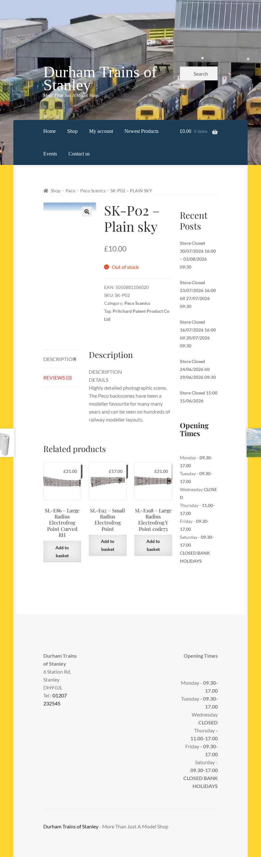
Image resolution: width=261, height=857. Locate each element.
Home (49, 131)
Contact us (79, 153)
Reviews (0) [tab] (57, 377)
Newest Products (141, 131)
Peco (70, 190)
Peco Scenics (93, 190)
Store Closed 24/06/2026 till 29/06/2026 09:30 (198, 369)
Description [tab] (59, 359)
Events (50, 153)
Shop (72, 131)
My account (101, 131)
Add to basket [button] (62, 551)
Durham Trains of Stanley (100, 78)
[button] (87, 212)
